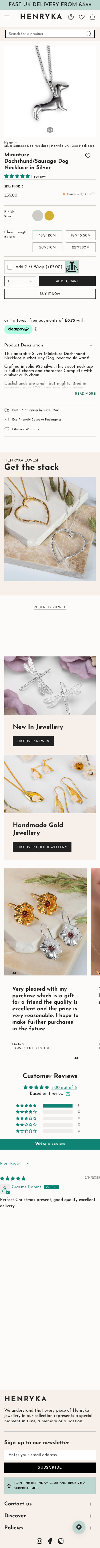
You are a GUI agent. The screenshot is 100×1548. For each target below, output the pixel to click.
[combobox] (50, 34)
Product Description (23, 345)
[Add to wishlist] (88, 156)
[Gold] (77, 164)
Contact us (18, 1504)
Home (8, 142)
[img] (13, 1179)
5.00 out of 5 (64, 1088)
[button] (17, 176)
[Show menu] (7, 17)
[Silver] (69, 164)
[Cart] (92, 17)
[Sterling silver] (22, 159)
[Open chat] (79, 1527)
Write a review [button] (50, 1144)
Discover (15, 1516)
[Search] (88, 34)
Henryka (25, 1399)
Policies (13, 1528)
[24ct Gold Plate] (30, 159)
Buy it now (50, 293)
